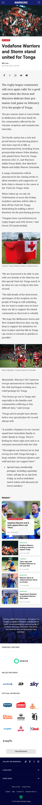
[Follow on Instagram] (38, 761)
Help (13, 791)
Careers (7, 791)
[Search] (39, 2)
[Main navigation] (3, 2)
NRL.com (5, 63)
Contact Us (20, 791)
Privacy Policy (26, 787)
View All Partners (21, 751)
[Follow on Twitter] (34, 761)
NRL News (6, 40)
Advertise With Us (31, 791)
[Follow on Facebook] (30, 761)
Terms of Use (16, 787)
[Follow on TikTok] (26, 761)
